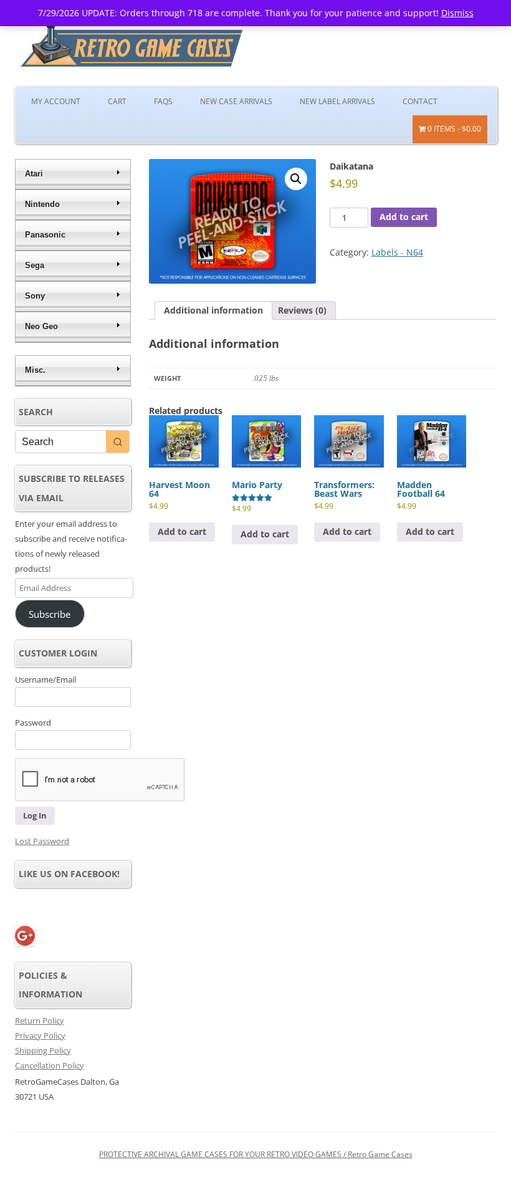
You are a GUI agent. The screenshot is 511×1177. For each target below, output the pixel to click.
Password (33, 722)
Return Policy (39, 1020)
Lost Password (42, 841)
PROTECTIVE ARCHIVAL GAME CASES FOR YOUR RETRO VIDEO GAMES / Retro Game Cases (256, 1154)
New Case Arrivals (236, 101)
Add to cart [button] (182, 531)
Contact (420, 101)
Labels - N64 (397, 252)
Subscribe (49, 614)
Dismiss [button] (457, 13)
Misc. (35, 370)
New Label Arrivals (337, 101)
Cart (117, 101)
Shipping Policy (43, 1050)
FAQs (163, 101)
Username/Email (45, 679)
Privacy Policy (40, 1035)
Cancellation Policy (49, 1065)
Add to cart (404, 217)
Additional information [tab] (213, 310)
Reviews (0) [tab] (302, 310)
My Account (55, 101)
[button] (296, 179)
